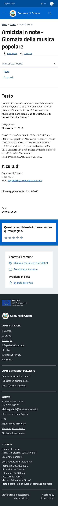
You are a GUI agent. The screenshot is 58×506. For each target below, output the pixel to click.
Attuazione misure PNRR (14, 385)
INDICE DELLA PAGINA (12, 63)
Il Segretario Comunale (13, 345)
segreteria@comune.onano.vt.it (25, 180)
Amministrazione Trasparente (16, 376)
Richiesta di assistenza (13, 433)
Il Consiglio (7, 340)
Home (4, 24)
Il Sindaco (6, 331)
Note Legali (7, 359)
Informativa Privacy (11, 355)
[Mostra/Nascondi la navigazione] (3, 13)
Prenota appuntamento (13, 428)
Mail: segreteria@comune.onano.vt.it (20, 409)
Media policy (48, 494)
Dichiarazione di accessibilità (15, 494)
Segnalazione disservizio (14, 423)
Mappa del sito (21, 498)
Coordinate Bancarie (12, 457)
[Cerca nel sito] (50, 13)
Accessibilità (47, 498)
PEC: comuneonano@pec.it (15, 414)
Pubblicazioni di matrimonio (15, 381)
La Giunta (6, 335)
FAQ (4, 419)
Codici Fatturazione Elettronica (17, 461)
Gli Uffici (6, 350)
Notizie (13, 24)
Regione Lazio (9, 3)
